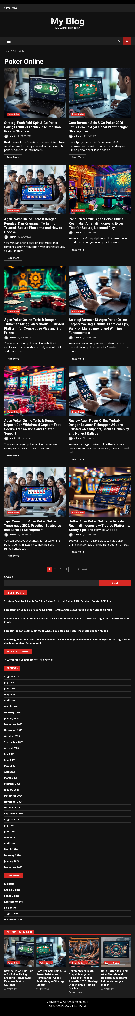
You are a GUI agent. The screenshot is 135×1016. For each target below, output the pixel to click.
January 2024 (11, 861)
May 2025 (9, 765)
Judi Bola (9, 883)
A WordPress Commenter (20, 659)
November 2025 (13, 730)
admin (12, 136)
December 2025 (13, 724)
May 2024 (9, 837)
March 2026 (10, 706)
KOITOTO (80, 1006)
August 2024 (11, 819)
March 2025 (10, 777)
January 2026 (11, 718)
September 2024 (13, 813)
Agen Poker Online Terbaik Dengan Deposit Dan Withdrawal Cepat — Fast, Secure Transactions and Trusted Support (35, 391)
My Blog (68, 21)
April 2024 (9, 843)
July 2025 (9, 754)
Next (84, 569)
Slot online (10, 907)
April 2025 (9, 771)
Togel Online (11, 913)
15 (77, 569)
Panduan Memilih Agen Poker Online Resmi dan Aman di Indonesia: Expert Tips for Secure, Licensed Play (100, 189)
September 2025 (13, 742)
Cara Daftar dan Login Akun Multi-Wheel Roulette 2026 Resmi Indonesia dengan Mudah (56, 630)
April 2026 (9, 700)
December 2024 (13, 795)
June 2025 (9, 760)
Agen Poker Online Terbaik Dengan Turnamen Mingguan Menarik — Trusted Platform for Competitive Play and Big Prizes (35, 290)
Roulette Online (13, 901)
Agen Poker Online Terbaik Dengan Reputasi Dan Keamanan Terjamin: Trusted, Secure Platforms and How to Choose (35, 189)
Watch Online (127, 41)
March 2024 (10, 849)
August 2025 (11, 748)
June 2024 (9, 831)
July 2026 (9, 682)
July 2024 (9, 825)
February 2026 (12, 712)
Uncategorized (13, 919)
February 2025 (12, 783)
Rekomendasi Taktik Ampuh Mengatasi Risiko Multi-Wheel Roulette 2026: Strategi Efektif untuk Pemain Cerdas (84, 952)
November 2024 (13, 801)
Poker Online (13, 114)
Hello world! (46, 659)
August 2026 (11, 676)
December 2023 (13, 867)
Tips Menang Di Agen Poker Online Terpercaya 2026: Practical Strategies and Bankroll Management (35, 492)
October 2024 (12, 807)
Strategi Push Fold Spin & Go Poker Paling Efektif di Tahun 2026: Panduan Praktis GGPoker (35, 93)
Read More (13, 157)
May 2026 (9, 694)
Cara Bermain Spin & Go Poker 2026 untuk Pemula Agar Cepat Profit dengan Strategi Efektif (100, 93)
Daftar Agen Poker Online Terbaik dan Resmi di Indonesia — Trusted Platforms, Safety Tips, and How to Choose (100, 492)
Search (8, 577)
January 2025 (11, 789)
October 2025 (12, 736)
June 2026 (9, 688)
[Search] (119, 41)
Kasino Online (12, 889)
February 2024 (12, 855)
